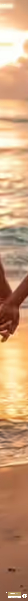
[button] (26, 4)
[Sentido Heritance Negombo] (4, 4)
